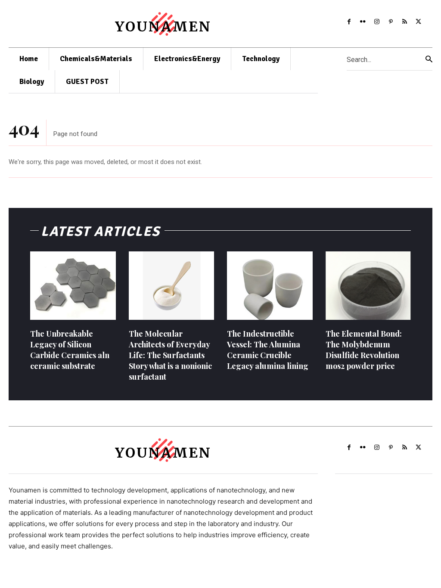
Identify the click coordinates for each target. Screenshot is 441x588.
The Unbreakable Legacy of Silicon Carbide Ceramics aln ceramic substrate (69, 349)
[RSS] (404, 21)
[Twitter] (418, 21)
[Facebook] (349, 21)
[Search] (428, 59)
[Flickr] (362, 21)
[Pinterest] (390, 21)
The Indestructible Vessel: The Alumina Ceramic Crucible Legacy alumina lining (267, 349)
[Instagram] (377, 21)
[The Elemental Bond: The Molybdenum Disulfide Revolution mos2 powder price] (368, 285)
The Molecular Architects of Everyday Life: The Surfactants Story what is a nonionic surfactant (170, 355)
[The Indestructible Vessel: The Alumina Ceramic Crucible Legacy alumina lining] (270, 285)
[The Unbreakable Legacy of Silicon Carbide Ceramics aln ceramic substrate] (73, 285)
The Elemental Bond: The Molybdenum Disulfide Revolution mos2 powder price (364, 349)
